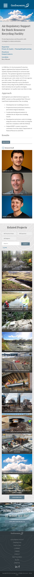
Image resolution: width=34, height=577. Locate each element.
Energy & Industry (7, 54)
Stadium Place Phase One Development (17, 403)
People (17, 560)
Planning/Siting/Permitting (23, 49)
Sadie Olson (17, 207)
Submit (25, 244)
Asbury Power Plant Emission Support (17, 464)
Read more (6, 142)
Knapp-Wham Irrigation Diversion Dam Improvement (17, 484)
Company (17, 548)
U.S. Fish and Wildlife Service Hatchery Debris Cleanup (17, 322)
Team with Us (17, 542)
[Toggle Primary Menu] (17, 5)
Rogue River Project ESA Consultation (17, 281)
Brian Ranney (17, 184)
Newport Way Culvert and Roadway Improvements (17, 261)
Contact (17, 554)
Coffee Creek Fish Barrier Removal (17, 423)
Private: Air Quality (8, 49)
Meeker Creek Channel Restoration (17, 342)
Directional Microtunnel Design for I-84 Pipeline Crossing (17, 383)
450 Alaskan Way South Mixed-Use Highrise (17, 444)
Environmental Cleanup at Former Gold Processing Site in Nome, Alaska (17, 301)
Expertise (17, 563)
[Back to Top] (17, 533)
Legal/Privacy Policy (17, 539)
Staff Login (17, 545)
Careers (17, 551)
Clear (5, 247)
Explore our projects (17, 521)
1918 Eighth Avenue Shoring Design (17, 362)
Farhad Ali (17, 161)
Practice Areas (17, 557)
